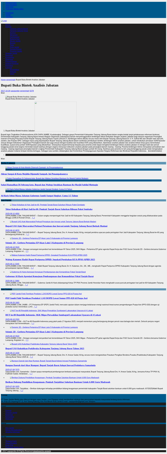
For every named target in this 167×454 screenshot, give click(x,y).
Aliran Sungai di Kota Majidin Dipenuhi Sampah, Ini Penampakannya (34, 174)
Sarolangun (14, 37)
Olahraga (9, 59)
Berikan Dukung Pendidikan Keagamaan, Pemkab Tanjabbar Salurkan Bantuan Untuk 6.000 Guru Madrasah (57, 382)
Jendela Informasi (12, 432)
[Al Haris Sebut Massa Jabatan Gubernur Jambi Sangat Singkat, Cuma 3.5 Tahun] (38, 189)
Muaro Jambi (15, 41)
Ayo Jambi (9, 428)
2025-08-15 (10, 353)
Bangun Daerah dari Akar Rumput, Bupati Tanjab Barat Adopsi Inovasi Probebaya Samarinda (50, 365)
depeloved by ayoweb (42, 451)
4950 (17, 214)
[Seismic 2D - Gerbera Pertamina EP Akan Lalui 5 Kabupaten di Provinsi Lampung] (44, 238)
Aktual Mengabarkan (13, 430)
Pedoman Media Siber (14, 9)
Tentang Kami (11, 3)
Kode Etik (9, 7)
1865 (17, 303)
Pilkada (13, 72)
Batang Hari (15, 39)
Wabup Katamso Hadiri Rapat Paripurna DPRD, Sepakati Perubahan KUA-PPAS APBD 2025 (50, 259)
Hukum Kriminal (11, 64)
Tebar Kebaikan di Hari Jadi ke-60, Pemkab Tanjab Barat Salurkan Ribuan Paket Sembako (48, 209)
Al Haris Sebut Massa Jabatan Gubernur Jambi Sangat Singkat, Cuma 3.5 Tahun (39, 195)
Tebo (12, 45)
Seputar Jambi (11, 53)
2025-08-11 (10, 264)
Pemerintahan (11, 61)
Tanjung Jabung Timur (19, 31)
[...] (33, 218)
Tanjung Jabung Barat (19, 29)
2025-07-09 (10, 370)
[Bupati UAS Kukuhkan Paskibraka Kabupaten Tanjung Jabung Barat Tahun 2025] (43, 344)
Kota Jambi (14, 47)
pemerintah (24, 91)
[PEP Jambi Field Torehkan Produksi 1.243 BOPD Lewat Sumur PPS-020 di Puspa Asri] (46, 294)
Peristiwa (9, 66)
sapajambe (15, 91)
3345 (17, 264)
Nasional (9, 55)
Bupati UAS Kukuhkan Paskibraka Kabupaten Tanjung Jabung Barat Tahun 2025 (44, 348)
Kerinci (13, 33)
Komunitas (9, 57)
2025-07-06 (10, 386)
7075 (17, 370)
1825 (17, 386)
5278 (32, 91)
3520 (17, 247)
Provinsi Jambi (16, 51)
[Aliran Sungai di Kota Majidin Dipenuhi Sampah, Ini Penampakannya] (34, 167)
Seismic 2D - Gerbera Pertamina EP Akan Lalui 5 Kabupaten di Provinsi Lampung (44, 243)
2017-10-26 (5, 91)
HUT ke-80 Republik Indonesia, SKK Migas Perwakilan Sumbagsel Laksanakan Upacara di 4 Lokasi (53, 315)
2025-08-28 (10, 303)
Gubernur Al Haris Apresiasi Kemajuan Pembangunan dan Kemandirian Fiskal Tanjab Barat (49, 276)
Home (7, 25)
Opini (12, 74)
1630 (17, 353)
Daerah (8, 27)
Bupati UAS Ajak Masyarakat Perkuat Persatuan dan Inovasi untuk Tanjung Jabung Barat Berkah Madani (56, 226)
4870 (17, 230)
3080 (17, 281)
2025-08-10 (10, 214)
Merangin (14, 35)
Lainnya (8, 68)
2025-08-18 (10, 247)
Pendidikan (14, 70)
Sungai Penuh (16, 49)
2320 (17, 319)
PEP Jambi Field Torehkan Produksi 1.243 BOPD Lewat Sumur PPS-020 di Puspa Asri (46, 298)
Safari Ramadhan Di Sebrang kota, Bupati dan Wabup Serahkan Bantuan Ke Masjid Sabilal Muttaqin (49, 185)
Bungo (12, 43)
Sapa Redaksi (11, 5)
